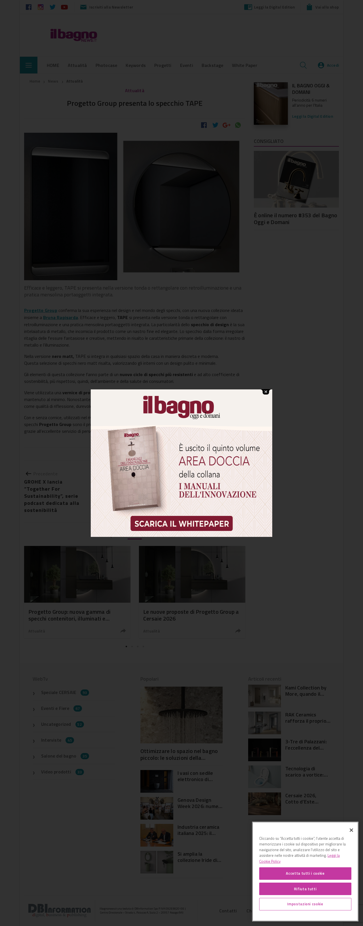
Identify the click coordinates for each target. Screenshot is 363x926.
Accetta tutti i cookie (305, 873)
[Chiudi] (351, 830)
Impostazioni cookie (305, 904)
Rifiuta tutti (305, 888)
